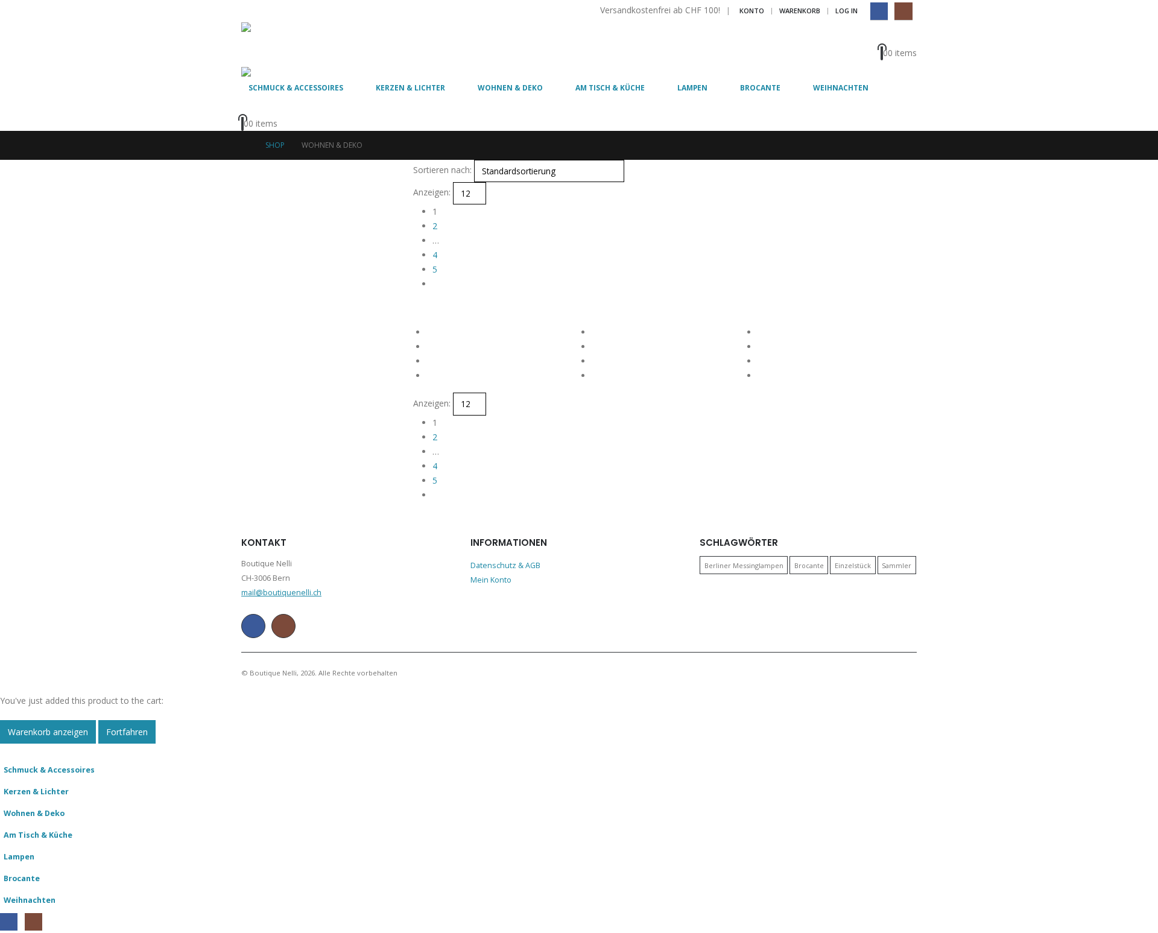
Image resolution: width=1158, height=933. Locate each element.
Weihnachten (840, 88)
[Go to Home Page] (244, 145)
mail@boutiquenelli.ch (281, 592)
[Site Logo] (274, 44)
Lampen (692, 88)
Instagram (283, 626)
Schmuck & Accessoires (295, 88)
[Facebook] (879, 11)
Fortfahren (127, 732)
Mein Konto (490, 580)
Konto (751, 10)
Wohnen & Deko (510, 88)
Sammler (896, 565)
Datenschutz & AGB (505, 565)
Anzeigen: (432, 192)
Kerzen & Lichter (410, 88)
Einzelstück (853, 565)
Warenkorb (799, 10)
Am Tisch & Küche (610, 88)
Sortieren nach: (442, 170)
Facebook (253, 626)
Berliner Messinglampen (743, 565)
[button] (418, 308)
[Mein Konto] (902, 36)
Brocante (760, 88)
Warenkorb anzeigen (48, 732)
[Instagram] (903, 11)
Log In (846, 10)
